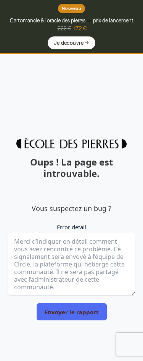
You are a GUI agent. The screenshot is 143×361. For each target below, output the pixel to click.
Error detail (71, 227)
